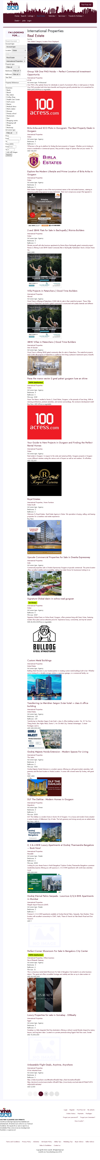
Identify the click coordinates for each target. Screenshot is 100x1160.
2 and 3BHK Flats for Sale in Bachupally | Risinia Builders (55, 230)
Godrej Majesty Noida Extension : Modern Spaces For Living (57, 751)
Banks (9, 90)
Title (29, 41)
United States (31, 666)
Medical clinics (11, 106)
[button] (31, 16)
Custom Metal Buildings (39, 660)
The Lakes (30, 757)
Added (33, 41)
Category (39, 41)
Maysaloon (30, 805)
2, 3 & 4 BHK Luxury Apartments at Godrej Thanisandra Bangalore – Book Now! (60, 846)
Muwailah (30, 854)
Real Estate (35, 35)
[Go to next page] (51, 1094)
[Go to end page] (57, 1094)
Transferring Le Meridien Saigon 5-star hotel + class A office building (57, 704)
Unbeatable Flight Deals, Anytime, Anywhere (50, 1064)
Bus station (10, 95)
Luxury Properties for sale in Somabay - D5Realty (51, 1015)
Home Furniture (49, 502)
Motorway (10, 127)
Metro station (11, 109)
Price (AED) (9, 144)
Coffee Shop (11, 97)
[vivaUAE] (38, 5)
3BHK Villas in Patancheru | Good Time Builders (51, 342)
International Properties (35, 78)
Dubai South (31, 505)
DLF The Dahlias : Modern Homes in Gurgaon (50, 799)
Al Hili (29, 80)
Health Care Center (13, 99)
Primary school (11, 113)
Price (50, 41)
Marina (9, 104)
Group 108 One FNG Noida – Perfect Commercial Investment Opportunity (59, 73)
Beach (9, 92)
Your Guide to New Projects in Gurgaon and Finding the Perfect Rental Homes (59, 444)
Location (45, 41)
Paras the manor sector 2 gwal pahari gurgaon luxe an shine (57, 378)
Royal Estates (33, 499)
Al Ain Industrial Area (34, 1070)
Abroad (29, 296)
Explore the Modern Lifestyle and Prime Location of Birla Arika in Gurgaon (60, 173)
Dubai (29, 137)
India (28, 563)
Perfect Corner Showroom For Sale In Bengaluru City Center (57, 951)
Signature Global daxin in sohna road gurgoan (50, 598)
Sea (8, 118)
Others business (49, 958)
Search (8, 155)
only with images (12, 152)
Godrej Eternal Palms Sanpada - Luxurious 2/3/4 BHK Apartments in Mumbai (60, 897)
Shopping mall (11, 123)
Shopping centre (12, 120)
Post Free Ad (86, 4)
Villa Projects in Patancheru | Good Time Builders (52, 290)
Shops (9, 125)
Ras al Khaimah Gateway (35, 960)
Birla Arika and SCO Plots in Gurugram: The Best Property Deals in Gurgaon (61, 129)
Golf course (11, 102)
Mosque (9, 111)
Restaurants (10, 116)
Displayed (55, 41)
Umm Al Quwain (32, 348)
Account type (9, 44)
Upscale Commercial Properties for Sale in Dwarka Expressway (58, 557)
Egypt (29, 1021)
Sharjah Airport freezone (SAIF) (37, 905)
